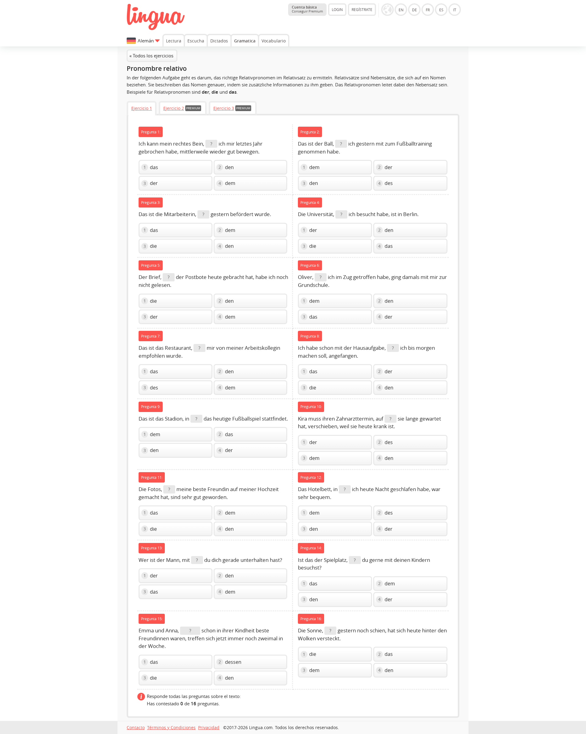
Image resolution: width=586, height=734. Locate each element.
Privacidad (208, 727)
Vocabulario (274, 41)
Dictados (219, 41)
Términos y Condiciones (171, 727)
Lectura (173, 41)
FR (428, 9)
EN (401, 9)
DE (414, 9)
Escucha (195, 41)
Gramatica (244, 41)
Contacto (136, 727)
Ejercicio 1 (141, 108)
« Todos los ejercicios (151, 55)
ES (441, 9)
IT (454, 9)
